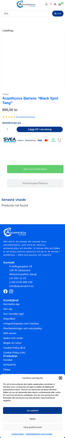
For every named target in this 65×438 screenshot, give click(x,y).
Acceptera (32, 410)
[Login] (47, 5)
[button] (60, 378)
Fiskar (5, 94)
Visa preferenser (32, 427)
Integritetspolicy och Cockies (39, 434)
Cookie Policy (17, 434)
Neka (33, 418)
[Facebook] (5, 291)
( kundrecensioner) (25, 117)
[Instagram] (11, 291)
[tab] (35, 169)
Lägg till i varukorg (40, 129)
